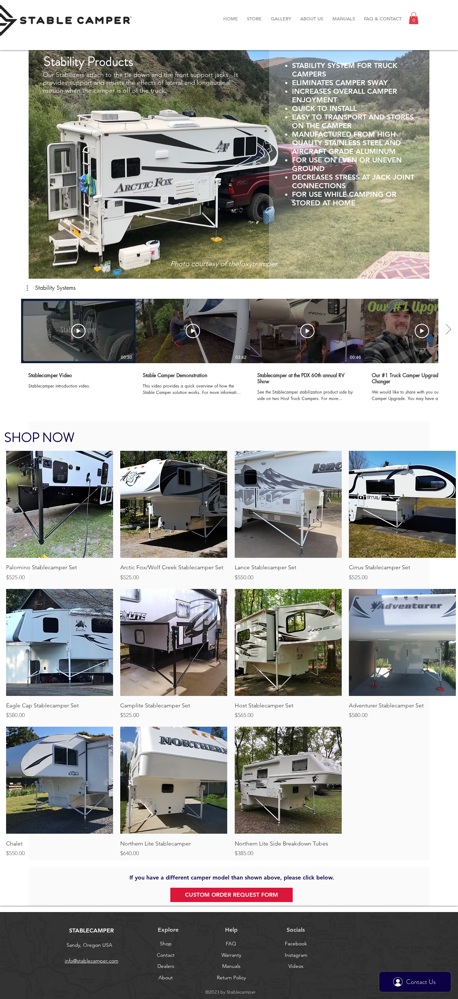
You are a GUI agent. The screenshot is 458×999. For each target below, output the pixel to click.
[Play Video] (78, 331)
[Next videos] (448, 329)
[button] (414, 18)
